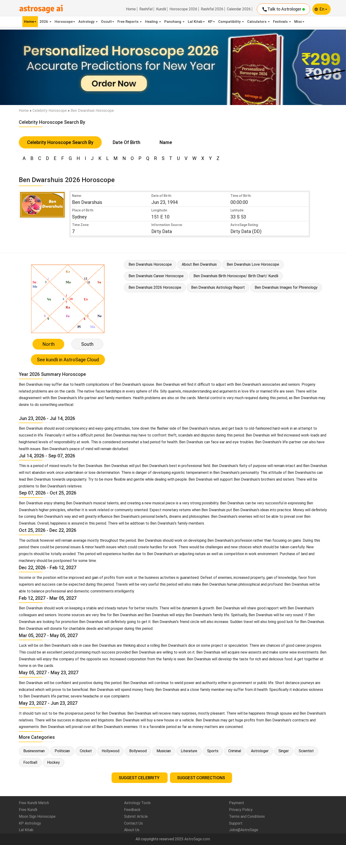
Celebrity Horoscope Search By (60, 142)
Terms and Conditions (247, 816)
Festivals (281, 21)
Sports (212, 751)
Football (30, 762)
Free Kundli (28, 809)
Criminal (234, 751)
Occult (106, 21)
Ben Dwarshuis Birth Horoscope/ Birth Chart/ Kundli (235, 276)
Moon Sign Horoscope (37, 816)
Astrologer (260, 751)
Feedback (132, 809)
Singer (283, 751)
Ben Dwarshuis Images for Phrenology (286, 287)
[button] (26, 67)
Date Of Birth (126, 142)
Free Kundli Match (34, 803)
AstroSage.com (197, 839)
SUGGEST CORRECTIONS (201, 777)
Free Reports (128, 21)
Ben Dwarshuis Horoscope (150, 264)
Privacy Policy (241, 809)
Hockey (53, 762)
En (322, 9)
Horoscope (64, 21)
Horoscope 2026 (183, 9)
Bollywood (138, 751)
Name (166, 142)
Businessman (34, 751)
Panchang (173, 21)
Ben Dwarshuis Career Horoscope (156, 276)
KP (210, 21)
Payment (236, 803)
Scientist (306, 751)
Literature (189, 751)
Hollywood (110, 751)
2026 (44, 21)
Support (235, 823)
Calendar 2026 (239, 9)
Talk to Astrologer (282, 9)
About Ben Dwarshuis (199, 264)
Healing (152, 21)
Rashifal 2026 (212, 9)
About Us (131, 830)
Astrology (86, 21)
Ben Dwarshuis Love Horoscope (253, 264)
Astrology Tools (137, 803)
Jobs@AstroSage (243, 830)
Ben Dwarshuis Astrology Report (218, 287)
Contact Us (133, 823)
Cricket (86, 751)
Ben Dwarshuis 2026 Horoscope (155, 287)
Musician (164, 751)
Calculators (257, 21)
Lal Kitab (195, 21)
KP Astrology (30, 823)
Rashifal (146, 9)
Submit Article (136, 816)
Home (131, 9)
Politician (62, 751)
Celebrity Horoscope (49, 110)
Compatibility (229, 21)
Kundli (161, 9)
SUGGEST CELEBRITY (140, 777)
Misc (298, 21)
